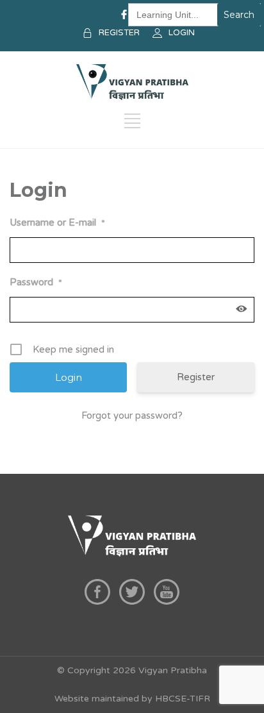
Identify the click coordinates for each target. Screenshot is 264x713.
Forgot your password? (132, 415)
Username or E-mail (57, 222)
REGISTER (119, 33)
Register (196, 377)
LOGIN (182, 33)
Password (36, 282)
